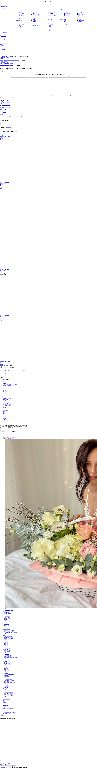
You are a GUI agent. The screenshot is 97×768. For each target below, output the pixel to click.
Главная (2, 56)
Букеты (17, 9)
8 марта (7, 654)
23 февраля (66, 12)
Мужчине (7, 667)
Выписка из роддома (50, 25)
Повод (46, 21)
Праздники (63, 9)
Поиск (14, 431)
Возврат (4, 413)
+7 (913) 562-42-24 (4, 6)
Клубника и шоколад (10, 693)
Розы (31, 9)
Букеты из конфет (52, 15)
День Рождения (51, 23)
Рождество (66, 16)
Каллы (79, 13)
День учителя (67, 14)
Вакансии (5, 418)
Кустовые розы (36, 10)
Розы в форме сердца (10, 641)
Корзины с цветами (21, 25)
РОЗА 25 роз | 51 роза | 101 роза (10, 384)
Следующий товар (4, 62)
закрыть (2, 716)
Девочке (7, 669)
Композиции (19, 20)
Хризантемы (81, 20)
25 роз (34, 19)
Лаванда (80, 12)
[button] (2, 137)
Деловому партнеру (9, 674)
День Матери (67, 13)
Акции (5, 56)
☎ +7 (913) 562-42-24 (48, 1)
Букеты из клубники (50, 17)
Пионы (79, 15)
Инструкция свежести (8, 417)
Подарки (47, 9)
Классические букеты (22, 11)
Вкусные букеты (9, 694)
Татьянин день (8, 658)
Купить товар (7, 763)
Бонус (4, 419)
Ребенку (7, 668)
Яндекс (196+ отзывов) (5, 105)
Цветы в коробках (21, 27)
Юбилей (50, 28)
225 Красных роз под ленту (6, 65)
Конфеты (50, 19)
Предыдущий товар (4, 57)
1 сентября (7, 650)
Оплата (4, 411)
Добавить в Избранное (5, 109)
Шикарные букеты (21, 17)
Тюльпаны (80, 10)
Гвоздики (80, 18)
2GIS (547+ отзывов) (4, 100)
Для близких (64, 19)
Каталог (2, 45)
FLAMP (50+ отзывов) (5, 102)
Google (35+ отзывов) (5, 107)
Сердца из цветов (21, 22)
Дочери (7, 670)
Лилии (79, 19)
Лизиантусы (8, 627)
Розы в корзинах (36, 14)
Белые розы (35, 24)
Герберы (80, 21)
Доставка (5, 412)
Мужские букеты (51, 12)
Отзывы (4, 414)
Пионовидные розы (9, 637)
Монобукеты (22, 15)
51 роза (34, 20)
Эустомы (7, 617)
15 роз (6, 642)
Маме (65, 20)
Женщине (7, 663)
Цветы (77, 9)
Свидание (7, 681)
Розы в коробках (36, 15)
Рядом (1, 138)
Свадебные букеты (21, 14)
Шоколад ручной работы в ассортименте (9, 60)
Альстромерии (81, 22)
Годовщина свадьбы (50, 27)
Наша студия (5, 410)
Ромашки (80, 16)
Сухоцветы (5, 399)
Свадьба (49, 30)
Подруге (7, 671)
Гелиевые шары (6, 393)
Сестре (6, 673)
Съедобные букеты (50, 14)
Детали (4, 112)
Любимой (66, 21)
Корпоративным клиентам (9, 415)
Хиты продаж (10, 56)
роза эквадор (8, 127)
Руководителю (67, 23)
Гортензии (80, 14)
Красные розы (36, 22)
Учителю (66, 24)
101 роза (34, 21)
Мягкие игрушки (51, 10)
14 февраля (66, 10)
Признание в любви (9, 680)
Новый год (66, 15)
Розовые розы (36, 25)
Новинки (7, 612)
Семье (6, 665)
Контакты (5, 420)
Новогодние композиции (11, 657)
